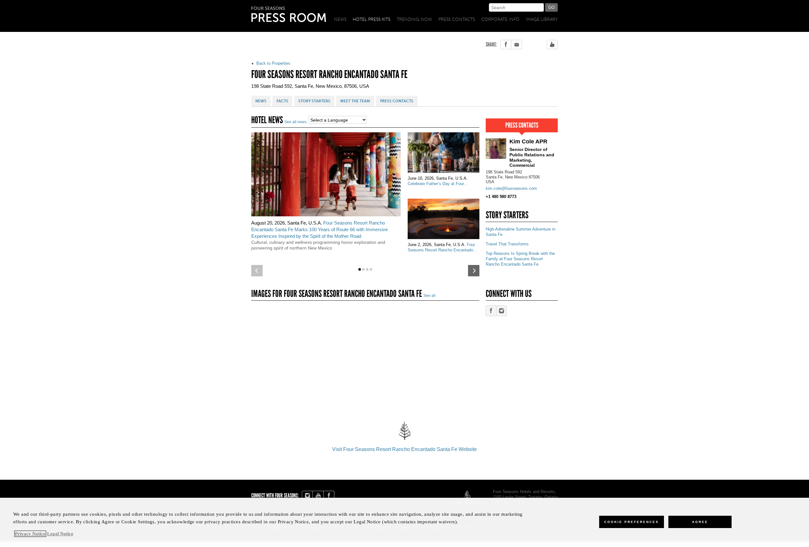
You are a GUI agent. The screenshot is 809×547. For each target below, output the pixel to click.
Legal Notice (60, 533)
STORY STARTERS (314, 101)
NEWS (260, 101)
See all (429, 295)
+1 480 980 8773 (501, 196)
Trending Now (414, 19)
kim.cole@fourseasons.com (511, 188)
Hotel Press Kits (371, 19)
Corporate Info (500, 19)
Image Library (542, 19)
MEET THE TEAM (355, 101)
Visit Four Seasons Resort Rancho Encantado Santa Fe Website (404, 449)
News (340, 19)
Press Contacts (456, 19)
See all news (295, 122)
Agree (700, 522)
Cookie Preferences (631, 522)
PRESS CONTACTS (396, 101)
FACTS (282, 101)
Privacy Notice (30, 533)
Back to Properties (272, 63)
